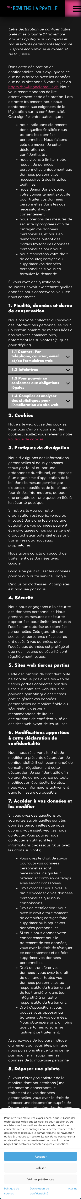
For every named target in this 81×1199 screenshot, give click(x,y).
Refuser (40, 1168)
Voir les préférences (40, 1179)
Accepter (41, 1156)
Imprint (72, 1188)
